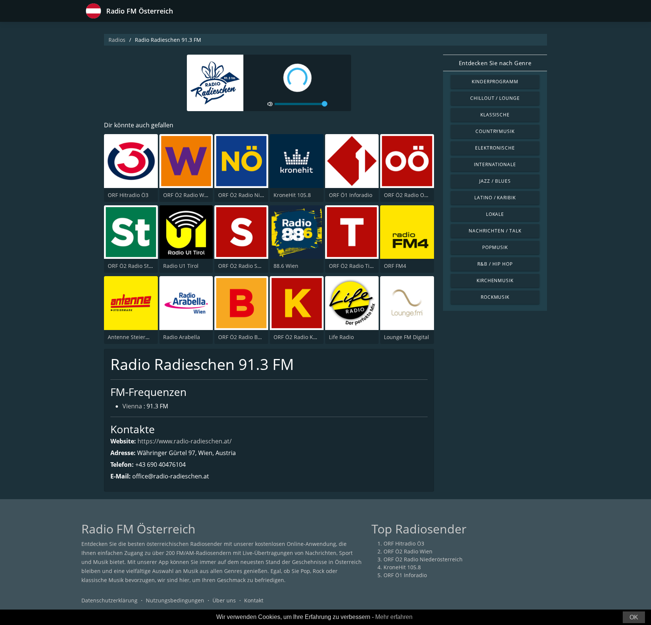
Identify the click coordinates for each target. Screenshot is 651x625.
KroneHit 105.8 (292, 195)
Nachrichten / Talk (495, 231)
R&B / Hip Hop (494, 264)
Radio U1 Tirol (181, 265)
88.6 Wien (286, 265)
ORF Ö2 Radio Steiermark (139, 265)
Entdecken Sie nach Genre (495, 63)
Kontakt (253, 600)
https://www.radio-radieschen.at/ (185, 441)
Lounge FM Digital (406, 337)
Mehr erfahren (394, 617)
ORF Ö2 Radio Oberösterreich (421, 195)
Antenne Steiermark (133, 337)
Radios (116, 39)
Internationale (495, 164)
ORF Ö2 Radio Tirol (352, 265)
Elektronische (495, 148)
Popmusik (495, 247)
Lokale (495, 214)
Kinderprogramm (495, 81)
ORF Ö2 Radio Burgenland (251, 337)
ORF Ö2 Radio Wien (187, 195)
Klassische (495, 115)
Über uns (224, 600)
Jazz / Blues (495, 181)
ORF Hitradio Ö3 (128, 195)
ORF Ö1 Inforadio (350, 195)
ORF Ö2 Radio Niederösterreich (257, 195)
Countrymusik (495, 131)
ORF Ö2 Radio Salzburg (247, 265)
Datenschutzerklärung (109, 600)
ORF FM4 (395, 265)
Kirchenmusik (495, 280)
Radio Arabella (181, 337)
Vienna (132, 406)
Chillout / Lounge (495, 98)
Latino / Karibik (495, 197)
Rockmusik (495, 297)
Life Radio (341, 337)
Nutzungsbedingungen (175, 600)
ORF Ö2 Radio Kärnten (302, 337)
